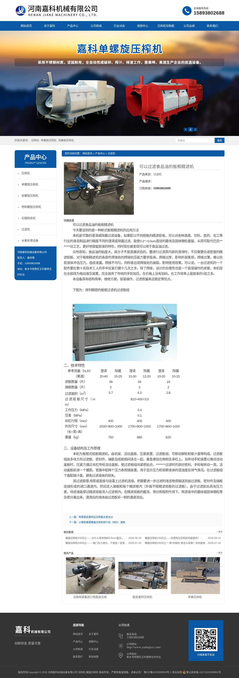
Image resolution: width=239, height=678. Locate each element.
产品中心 (72, 25)
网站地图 (94, 656)
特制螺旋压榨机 (31, 206)
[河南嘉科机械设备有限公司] (57, 16)
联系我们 (212, 25)
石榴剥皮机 (29, 218)
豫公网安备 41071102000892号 (203, 672)
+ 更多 (220, 532)
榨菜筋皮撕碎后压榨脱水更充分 (96, 517)
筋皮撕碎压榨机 (142, 597)
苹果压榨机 (195, 597)
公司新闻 (96, 25)
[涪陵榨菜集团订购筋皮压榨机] (90, 575)
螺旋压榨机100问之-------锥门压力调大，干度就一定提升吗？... (103, 543)
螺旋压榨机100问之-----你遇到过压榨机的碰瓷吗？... (183, 538)
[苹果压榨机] (195, 575)
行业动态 (119, 25)
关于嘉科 (49, 25)
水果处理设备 (30, 240)
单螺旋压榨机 (49, 140)
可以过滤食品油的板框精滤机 (166, 166)
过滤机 (111, 153)
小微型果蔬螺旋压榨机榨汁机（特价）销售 (102, 522)
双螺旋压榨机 (66, 140)
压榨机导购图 (165, 25)
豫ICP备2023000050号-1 (157, 672)
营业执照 (177, 672)
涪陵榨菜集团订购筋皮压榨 (90, 597)
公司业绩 (189, 25)
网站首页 (26, 25)
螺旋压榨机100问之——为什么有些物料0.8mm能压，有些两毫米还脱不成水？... (103, 538)
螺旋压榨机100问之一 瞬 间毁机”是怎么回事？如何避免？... (183, 543)
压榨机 (35, 140)
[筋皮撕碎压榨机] (143, 575)
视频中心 (142, 25)
